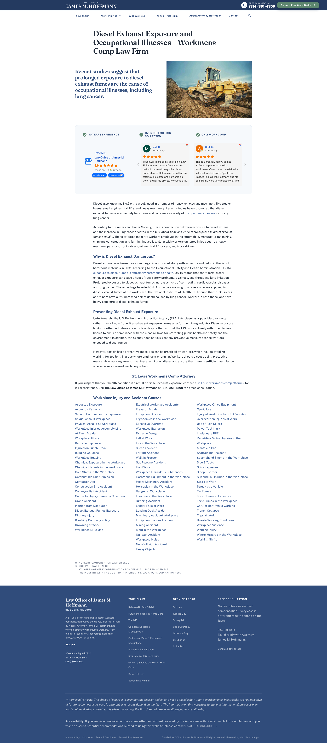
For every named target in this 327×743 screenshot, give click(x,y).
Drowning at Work (87, 525)
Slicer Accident (146, 448)
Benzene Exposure (88, 443)
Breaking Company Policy (92, 520)
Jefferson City (180, 633)
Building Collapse (87, 453)
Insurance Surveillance (141, 649)
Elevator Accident (148, 409)
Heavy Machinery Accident (154, 481)
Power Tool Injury (209, 428)
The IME (132, 620)
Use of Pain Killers (209, 423)
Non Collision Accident (151, 544)
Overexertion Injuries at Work (217, 419)
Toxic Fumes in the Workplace (217, 501)
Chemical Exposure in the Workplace (100, 462)
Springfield (179, 620)
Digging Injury (84, 515)
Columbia (178, 646)
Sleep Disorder (207, 472)
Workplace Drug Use (89, 530)
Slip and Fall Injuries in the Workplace (222, 477)
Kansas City (179, 613)
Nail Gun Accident (148, 534)
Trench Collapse (208, 510)
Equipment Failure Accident (155, 520)
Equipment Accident (150, 414)
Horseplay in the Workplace (155, 486)
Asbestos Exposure (88, 404)
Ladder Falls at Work (150, 505)
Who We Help (137, 15)
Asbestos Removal (88, 409)
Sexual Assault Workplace (93, 419)
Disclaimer (87, 737)
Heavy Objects (146, 549)
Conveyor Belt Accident (91, 491)
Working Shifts (207, 539)
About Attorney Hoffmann (205, 15)
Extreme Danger (147, 433)
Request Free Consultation (296, 5)
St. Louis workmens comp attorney (220, 383)
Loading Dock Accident (152, 510)
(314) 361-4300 (74, 661)
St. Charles (179, 639)
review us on (115, 175)
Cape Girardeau (181, 626)
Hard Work (143, 467)
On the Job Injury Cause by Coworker (100, 496)
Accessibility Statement (131, 737)
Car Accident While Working (216, 505)
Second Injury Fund (139, 680)
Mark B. (156, 147)
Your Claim (82, 15)
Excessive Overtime (149, 423)
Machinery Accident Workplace (157, 515)
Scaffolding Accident (211, 453)
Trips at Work (206, 515)
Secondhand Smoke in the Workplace (222, 457)
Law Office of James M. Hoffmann (109, 159)
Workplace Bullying (88, 457)
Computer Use (85, 481)
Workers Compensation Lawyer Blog (103, 562)
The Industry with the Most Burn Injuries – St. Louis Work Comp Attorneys (129, 572)
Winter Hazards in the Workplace (219, 534)
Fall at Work (144, 438)
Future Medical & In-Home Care (145, 613)
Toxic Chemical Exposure (214, 496)
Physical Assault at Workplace (95, 423)
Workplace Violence (210, 525)
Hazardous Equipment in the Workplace (163, 477)
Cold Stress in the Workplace (95, 472)
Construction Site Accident (93, 486)
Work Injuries (109, 15)
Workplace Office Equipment (216, 404)
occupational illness (93, 566)
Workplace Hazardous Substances (159, 472)
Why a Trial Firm (167, 15)
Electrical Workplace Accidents (157, 404)
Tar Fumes (204, 491)
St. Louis (177, 607)
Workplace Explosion (150, 428)
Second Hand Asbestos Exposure (98, 414)
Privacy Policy (72, 737)
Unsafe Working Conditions (215, 520)
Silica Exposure (207, 467)
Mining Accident (147, 525)
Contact (234, 15)
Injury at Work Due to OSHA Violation (222, 414)
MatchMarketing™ (249, 737)
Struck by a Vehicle (210, 486)
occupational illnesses (200, 213)
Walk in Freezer (146, 457)
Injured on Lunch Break (91, 448)
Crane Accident (85, 501)
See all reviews (99, 175)
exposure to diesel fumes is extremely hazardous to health (133, 273)
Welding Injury (206, 530)
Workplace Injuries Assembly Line (98, 428)
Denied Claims (136, 674)
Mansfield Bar (206, 448)
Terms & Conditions (106, 737)
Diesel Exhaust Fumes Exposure (97, 510)
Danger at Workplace (150, 491)
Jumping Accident (148, 501)
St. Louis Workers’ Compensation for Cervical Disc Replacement (123, 569)
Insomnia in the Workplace (154, 496)
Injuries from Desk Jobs (91, 505)
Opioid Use (204, 409)
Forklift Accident (147, 453)
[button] (249, 15)
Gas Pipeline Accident (151, 462)
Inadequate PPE (208, 433)
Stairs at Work (206, 481)
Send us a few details (229, 648)
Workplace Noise (147, 539)
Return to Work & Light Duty (143, 656)
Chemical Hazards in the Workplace (99, 467)
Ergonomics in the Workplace (156, 419)
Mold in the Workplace (151, 530)
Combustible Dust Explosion (94, 477)
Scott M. (209, 147)
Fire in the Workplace (150, 443)
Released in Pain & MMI (141, 607)
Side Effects (205, 462)
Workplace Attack (87, 438)
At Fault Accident (87, 433)
